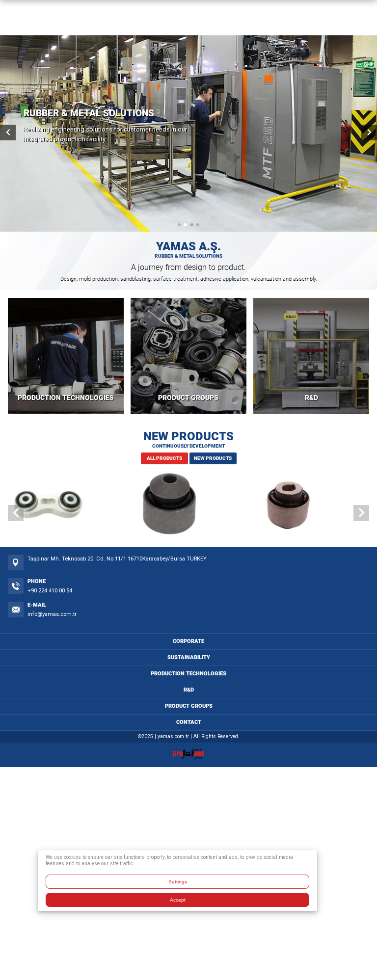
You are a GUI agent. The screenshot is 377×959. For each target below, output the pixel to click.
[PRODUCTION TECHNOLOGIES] (66, 356)
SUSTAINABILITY (188, 657)
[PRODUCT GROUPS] (188, 356)
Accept (178, 900)
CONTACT (188, 722)
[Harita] (16, 562)
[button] (179, 224)
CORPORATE (188, 641)
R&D (311, 398)
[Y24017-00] (68, 505)
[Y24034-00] (188, 505)
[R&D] (311, 356)
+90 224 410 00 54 (49, 590)
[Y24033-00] (309, 505)
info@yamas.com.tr (52, 614)
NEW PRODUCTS (213, 458)
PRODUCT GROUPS (188, 398)
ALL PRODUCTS (164, 458)
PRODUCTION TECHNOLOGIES (66, 398)
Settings (177, 881)
